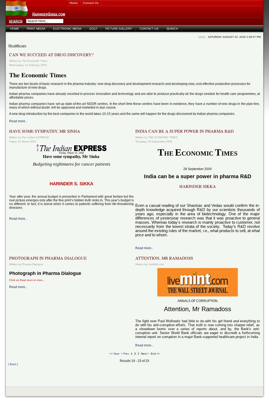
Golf (93, 28)
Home (74, 2)
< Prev (125, 353)
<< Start (114, 353)
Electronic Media (67, 28)
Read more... (18, 121)
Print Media (36, 28)
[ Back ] (13, 364)
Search (172, 28)
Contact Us (91, 2)
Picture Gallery (118, 28)
